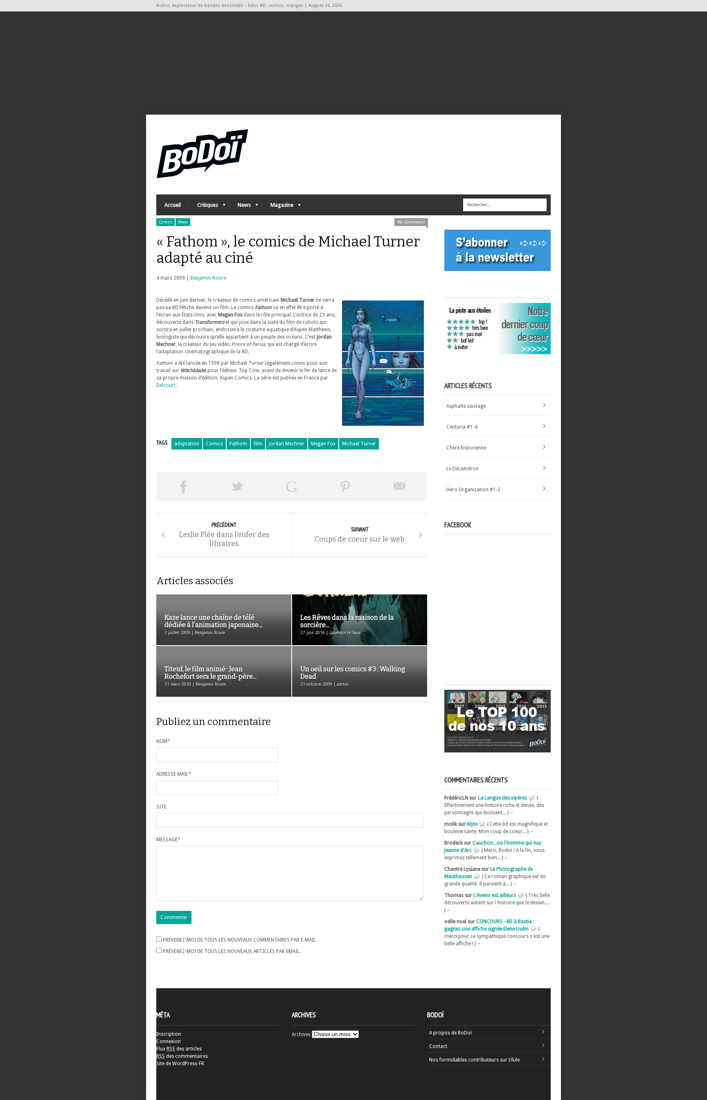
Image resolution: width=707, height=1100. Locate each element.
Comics (165, 222)
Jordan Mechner (286, 444)
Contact (438, 1046)
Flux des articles (179, 1049)
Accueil (172, 205)
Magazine (277, 207)
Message (168, 840)
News (240, 207)
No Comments (411, 222)
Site (161, 807)
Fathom (238, 444)
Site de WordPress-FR (180, 1063)
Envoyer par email (400, 486)
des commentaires (182, 1056)
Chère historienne (466, 448)
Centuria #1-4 (461, 427)
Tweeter (237, 486)
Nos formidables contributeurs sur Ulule (474, 1060)
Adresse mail (173, 774)
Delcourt (166, 385)
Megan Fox (323, 444)
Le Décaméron (462, 469)
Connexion (168, 1041)
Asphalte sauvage (466, 406)
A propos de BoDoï (450, 1033)
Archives (301, 1034)
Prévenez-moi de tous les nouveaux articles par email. (232, 951)
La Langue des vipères (502, 798)
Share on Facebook (183, 486)
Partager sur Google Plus (291, 486)
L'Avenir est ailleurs (494, 895)
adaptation (186, 444)
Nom (163, 741)
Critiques (203, 207)
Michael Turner (359, 444)
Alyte (472, 824)
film (258, 444)
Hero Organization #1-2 (473, 489)
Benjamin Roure (208, 278)
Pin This (345, 486)
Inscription (168, 1034)
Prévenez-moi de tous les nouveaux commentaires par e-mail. (240, 940)
